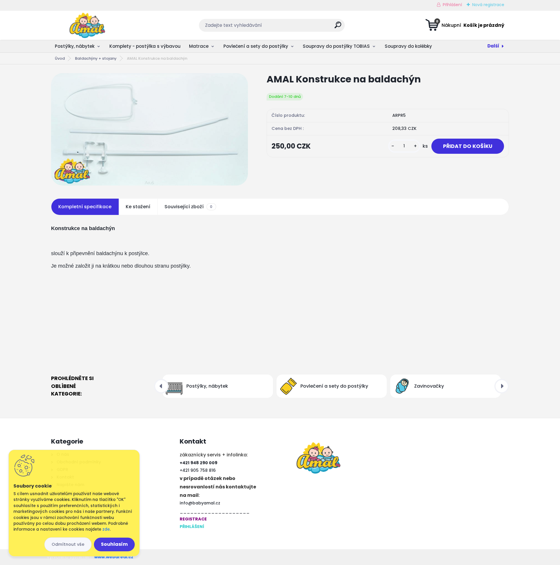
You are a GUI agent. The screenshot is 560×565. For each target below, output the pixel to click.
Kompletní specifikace (84, 206)
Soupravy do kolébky (408, 46)
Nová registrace (488, 5)
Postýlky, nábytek (74, 46)
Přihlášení (452, 5)
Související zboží (188, 206)
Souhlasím (114, 544)
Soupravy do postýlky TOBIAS (336, 46)
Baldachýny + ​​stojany (96, 58)
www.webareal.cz (113, 557)
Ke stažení (138, 206)
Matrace (199, 46)
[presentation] (161, 386)
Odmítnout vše (68, 544)
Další (493, 46)
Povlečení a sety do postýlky (255, 46)
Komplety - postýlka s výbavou (145, 46)
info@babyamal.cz (200, 503)
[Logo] (87, 25)
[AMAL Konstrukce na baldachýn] (149, 129)
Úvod (60, 58)
